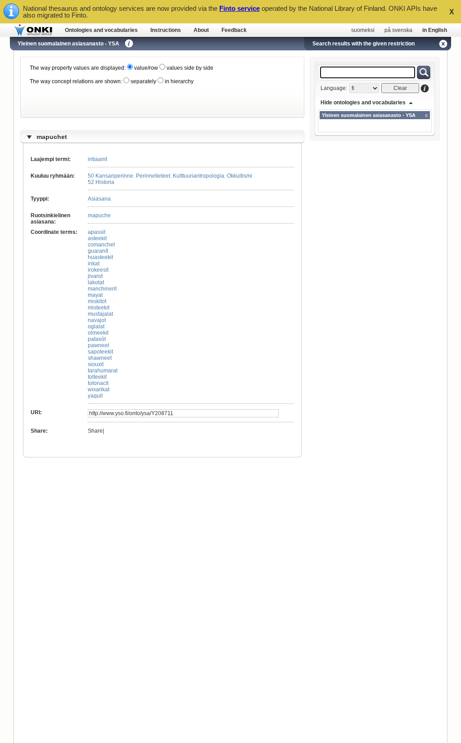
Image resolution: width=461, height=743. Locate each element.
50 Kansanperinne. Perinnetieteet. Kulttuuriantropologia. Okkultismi (170, 176)
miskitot (97, 301)
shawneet (100, 358)
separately (142, 81)
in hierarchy (178, 81)
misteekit (98, 307)
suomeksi (363, 30)
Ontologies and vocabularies (101, 30)
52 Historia (101, 182)
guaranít (98, 251)
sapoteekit (100, 352)
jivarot (95, 276)
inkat (93, 263)
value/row (145, 68)
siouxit (96, 364)
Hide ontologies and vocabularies (363, 102)
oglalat (96, 326)
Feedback (234, 30)
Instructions (165, 30)
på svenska (398, 30)
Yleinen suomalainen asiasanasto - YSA (68, 43)
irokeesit (98, 270)
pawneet (98, 345)
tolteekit (97, 377)
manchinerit (102, 289)
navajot (97, 320)
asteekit (97, 238)
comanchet (101, 245)
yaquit (95, 396)
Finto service (239, 8)
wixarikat (98, 389)
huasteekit (100, 257)
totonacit (98, 383)
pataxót (97, 339)
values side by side (189, 68)
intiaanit (97, 159)
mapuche (99, 215)
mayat (95, 295)
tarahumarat (103, 370)
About (201, 30)
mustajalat (100, 314)
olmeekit (98, 333)
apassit (96, 232)
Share (95, 431)
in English (434, 30)
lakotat (96, 282)
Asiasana (99, 199)
